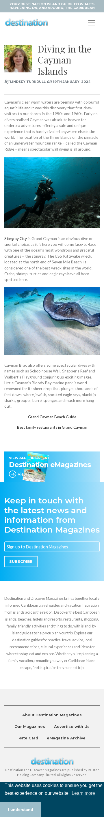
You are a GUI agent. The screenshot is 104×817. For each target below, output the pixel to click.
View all (24, 474)
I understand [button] (20, 809)
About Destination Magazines (52, 715)
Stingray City (16, 238)
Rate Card (28, 738)
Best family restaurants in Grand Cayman (52, 427)
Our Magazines (29, 726)
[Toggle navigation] (91, 22)
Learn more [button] (83, 793)
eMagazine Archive (66, 738)
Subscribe (21, 561)
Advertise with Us (72, 726)
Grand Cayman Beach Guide (52, 417)
